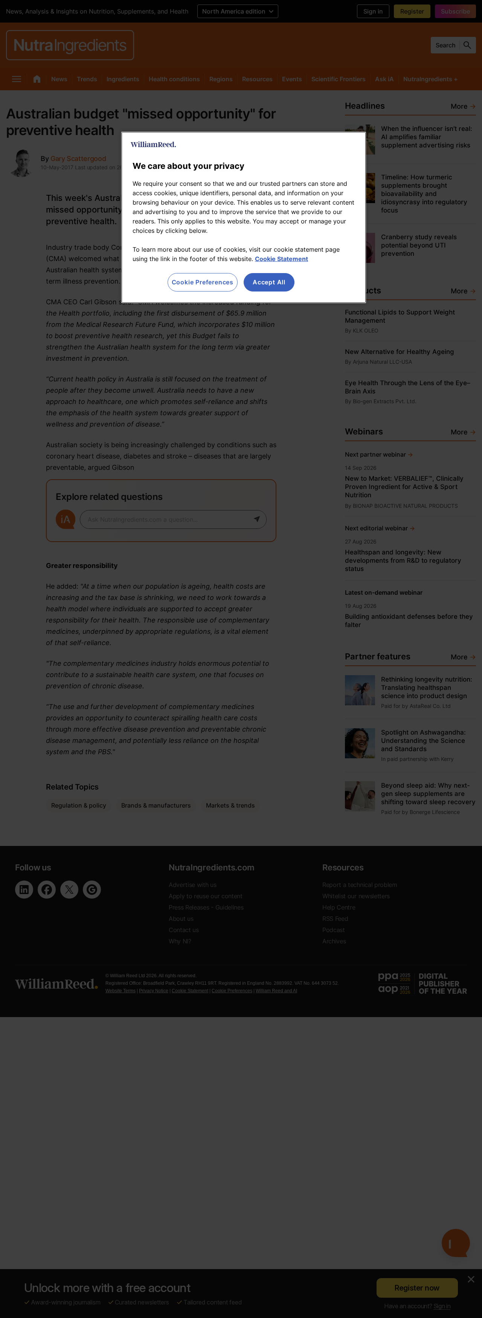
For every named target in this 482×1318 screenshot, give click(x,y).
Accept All (269, 282)
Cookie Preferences (202, 282)
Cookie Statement (281, 259)
